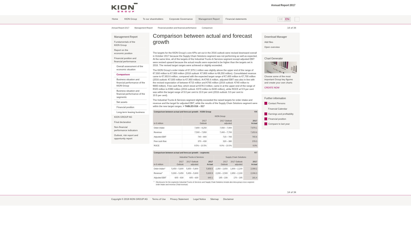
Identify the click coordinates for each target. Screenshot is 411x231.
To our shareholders (153, 19)
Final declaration (122, 122)
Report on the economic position (123, 52)
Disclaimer (228, 199)
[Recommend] (294, 199)
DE (281, 19)
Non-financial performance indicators (126, 129)
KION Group (130, 19)
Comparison (207, 28)
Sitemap (214, 199)
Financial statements (236, 19)
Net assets (122, 102)
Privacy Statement (179, 199)
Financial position (125, 107)
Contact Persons (276, 103)
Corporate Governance (181, 19)
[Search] (297, 19)
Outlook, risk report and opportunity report (126, 137)
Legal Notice (199, 199)
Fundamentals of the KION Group (124, 43)
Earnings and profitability (280, 114)
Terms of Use (159, 199)
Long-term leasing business (131, 112)
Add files (268, 42)
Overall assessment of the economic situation (130, 68)
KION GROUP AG (125, 7)
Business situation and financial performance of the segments (131, 94)
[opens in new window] (298, 199)
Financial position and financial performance (177, 28)
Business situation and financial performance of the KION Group (131, 82)
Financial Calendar (277, 108)
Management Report (209, 19)
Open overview (272, 47)
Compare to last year (279, 124)
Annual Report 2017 (283, 5)
